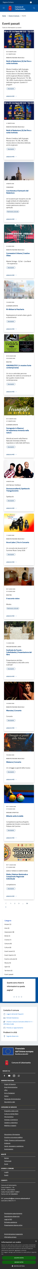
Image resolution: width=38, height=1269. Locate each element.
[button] (19, 1266)
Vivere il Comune (14, 16)
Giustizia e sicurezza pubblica (13, 1137)
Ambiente (7, 1143)
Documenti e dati (9, 1102)
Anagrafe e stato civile (11, 1111)
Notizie (6, 1158)
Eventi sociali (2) (10, 951)
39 (27, 903)
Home (4, 16)
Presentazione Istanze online (13, 1225)
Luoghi (6, 1172)
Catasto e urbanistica (11, 1122)
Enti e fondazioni (9, 1093)
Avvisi (6, 1164)
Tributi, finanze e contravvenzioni (14, 1140)
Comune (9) (8, 943)
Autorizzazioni (8, 1149)
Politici (6, 1096)
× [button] (36, 1241)
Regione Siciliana (8, 2)
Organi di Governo (10, 1084)
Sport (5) (7, 967)
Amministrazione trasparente (13, 1234)
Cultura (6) (8, 947)
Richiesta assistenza (10, 1222)
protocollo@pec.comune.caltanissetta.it (17, 1198)
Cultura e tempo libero (11, 1114)
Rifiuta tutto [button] (19, 1262)
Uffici (5, 1090)
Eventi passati (9, 974)
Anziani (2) (8, 924)
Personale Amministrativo (12, 1099)
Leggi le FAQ (8, 1219)
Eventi (6, 1175)
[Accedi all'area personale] (31, 2)
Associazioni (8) (9, 932)
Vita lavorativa (8, 1117)
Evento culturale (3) (11, 959)
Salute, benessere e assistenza (13, 1146)
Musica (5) (8, 963)
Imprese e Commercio (11, 1120)
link (2, 1254)
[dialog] (19, 1254)
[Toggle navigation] (4, 8)
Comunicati (7, 1161)
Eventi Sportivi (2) (10, 955)
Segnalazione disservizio (11, 1216)
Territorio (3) (8, 970)
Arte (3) (7, 928)
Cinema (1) (8, 940)
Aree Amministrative (10, 1087)
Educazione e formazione (12, 1134)
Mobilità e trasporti (10, 1125)
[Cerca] (34, 8)
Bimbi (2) (7, 936)
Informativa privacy (10, 1237)
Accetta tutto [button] (19, 1258)
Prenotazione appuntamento (13, 1213)
